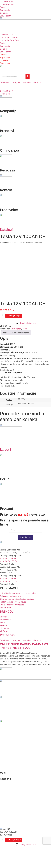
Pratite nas (7, 635)
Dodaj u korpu (15, 316)
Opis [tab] (5, 332)
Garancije (4, 49)
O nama (3, 783)
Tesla (22, 242)
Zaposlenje (5, 46)
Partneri (3, 43)
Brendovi (4, 786)
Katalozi (6, 230)
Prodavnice (5, 799)
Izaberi (5, 450)
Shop (2, 789)
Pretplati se (25, 537)
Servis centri (5, 52)
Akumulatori (13, 242)
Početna (3, 242)
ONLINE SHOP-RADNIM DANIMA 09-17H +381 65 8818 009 (24, 646)
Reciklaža (4, 793)
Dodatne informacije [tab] (20, 332)
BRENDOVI (7, 611)
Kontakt (3, 796)
